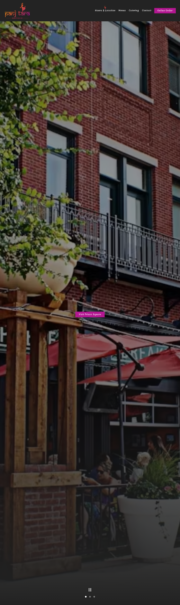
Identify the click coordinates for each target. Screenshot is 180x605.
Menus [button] (122, 10)
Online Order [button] (165, 10)
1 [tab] (85, 596)
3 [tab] (94, 596)
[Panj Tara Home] (17, 10)
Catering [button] (134, 10)
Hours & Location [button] (105, 10)
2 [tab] (90, 596)
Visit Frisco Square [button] (90, 314)
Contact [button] (146, 10)
